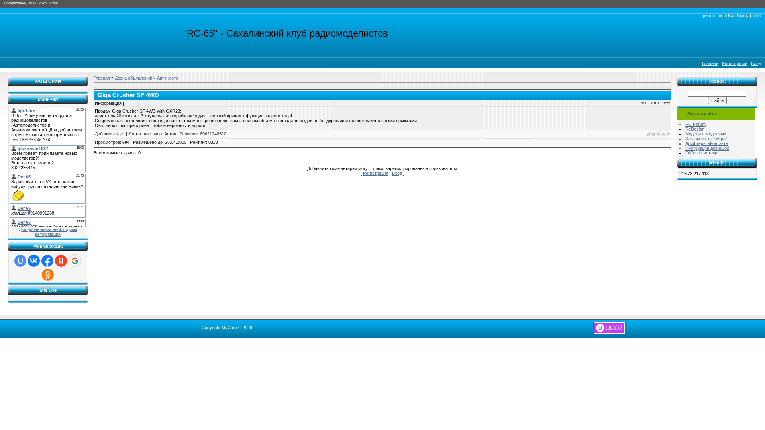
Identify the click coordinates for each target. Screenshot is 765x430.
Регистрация (734, 63)
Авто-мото (167, 78)
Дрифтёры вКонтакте (706, 143)
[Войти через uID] (20, 261)
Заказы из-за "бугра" (706, 138)
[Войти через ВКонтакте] (34, 261)
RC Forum (695, 124)
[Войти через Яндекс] (61, 261)
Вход (756, 63)
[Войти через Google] (75, 260)
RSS (756, 15)
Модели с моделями (705, 133)
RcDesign (694, 129)
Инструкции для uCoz (707, 148)
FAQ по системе (701, 152)
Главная (710, 63)
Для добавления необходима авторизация (48, 231)
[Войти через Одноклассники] (48, 275)
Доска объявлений (133, 78)
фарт (119, 133)
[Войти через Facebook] (47, 261)
